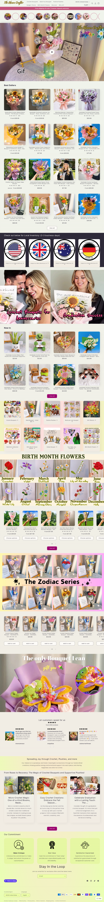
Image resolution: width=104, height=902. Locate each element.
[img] (52, 722)
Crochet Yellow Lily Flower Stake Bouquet (15, 183)
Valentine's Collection (12, 447)
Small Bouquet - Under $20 (32, 421)
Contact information (60, 900)
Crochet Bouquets (11, 420)
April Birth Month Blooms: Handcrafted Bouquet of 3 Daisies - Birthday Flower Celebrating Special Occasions (67, 528)
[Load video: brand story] (52, 52)
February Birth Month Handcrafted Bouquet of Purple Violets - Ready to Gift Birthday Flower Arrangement (30, 528)
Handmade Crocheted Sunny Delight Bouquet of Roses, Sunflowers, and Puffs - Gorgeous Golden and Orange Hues (64, 148)
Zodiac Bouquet (51, 447)
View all (52, 228)
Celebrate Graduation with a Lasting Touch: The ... (85, 800)
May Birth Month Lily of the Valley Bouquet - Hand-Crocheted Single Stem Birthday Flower (85, 528)
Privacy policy (31, 900)
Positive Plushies (51, 420)
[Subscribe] (65, 876)
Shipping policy (50, 900)
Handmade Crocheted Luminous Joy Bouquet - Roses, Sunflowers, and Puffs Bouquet (40, 113)
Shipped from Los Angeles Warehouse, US (15, 263)
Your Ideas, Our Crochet (72, 447)
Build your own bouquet (71, 420)
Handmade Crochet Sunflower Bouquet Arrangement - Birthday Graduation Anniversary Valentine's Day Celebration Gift (89, 183)
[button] (92, 3)
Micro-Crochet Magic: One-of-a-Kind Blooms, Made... (19, 800)
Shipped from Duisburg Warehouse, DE (89, 263)
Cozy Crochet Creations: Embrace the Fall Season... (52, 800)
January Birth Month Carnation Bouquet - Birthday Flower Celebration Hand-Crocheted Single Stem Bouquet (11, 528)
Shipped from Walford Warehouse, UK (39, 263)
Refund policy (22, 900)
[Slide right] (55, 544)
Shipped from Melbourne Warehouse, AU (64, 263)
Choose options (11, 538)
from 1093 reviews (52, 725)
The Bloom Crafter (12, 901)
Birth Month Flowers (90, 447)
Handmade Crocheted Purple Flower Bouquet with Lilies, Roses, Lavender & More (89, 113)
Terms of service (40, 900)
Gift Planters (90, 420)
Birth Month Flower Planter (32, 447)
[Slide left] (48, 544)
